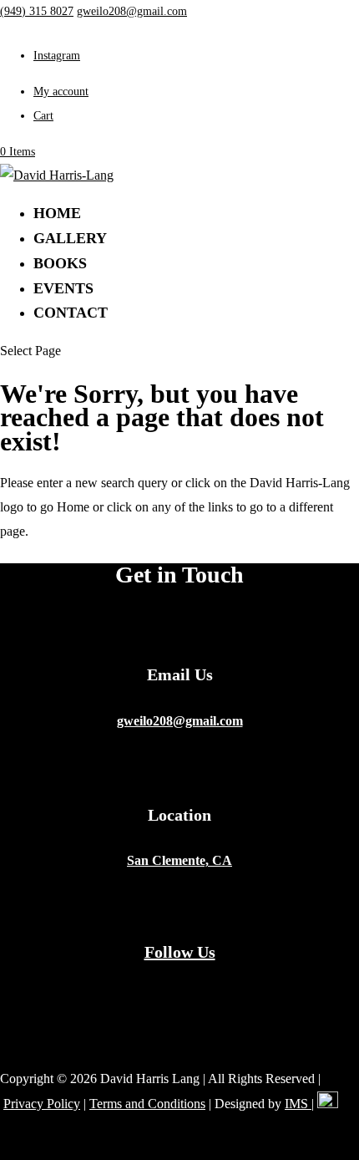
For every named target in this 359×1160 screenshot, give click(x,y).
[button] (56, 55)
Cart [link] (43, 115)
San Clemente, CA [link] (179, 860)
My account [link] (60, 91)
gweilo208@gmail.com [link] (180, 721)
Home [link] (57, 213)
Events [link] (63, 288)
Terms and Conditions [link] (147, 1103)
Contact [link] (70, 312)
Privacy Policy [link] (41, 1103)
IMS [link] (298, 1103)
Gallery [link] (70, 238)
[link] (36, 11)
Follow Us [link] (179, 952)
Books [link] (60, 263)
